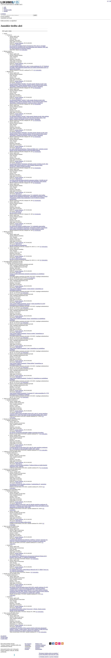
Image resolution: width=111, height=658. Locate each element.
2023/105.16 (19, 538)
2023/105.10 (19, 412)
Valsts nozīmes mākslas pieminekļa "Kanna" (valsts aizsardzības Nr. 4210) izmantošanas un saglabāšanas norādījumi (27, 304)
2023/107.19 (19, 225)
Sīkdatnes (37, 647)
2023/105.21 (19, 626)
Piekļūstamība (38, 649)
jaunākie (6, 11)
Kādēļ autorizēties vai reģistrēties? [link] (9, 20)
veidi (5, 7)
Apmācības (27, 647)
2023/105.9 (18, 272)
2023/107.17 (19, 193)
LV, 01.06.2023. (23, 50)
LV (108, 1)
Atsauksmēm (28, 646)
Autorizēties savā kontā (6, 18)
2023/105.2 (18, 44)
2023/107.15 (19, 162)
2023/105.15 (19, 520)
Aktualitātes (27, 645)
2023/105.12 (19, 446)
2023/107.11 (19, 98)
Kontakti (27, 649)
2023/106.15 (19, 332)
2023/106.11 (19, 287)
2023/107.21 (19, 244)
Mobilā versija (38, 643)
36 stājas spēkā (4, 637)
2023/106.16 (19, 347)
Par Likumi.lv (28, 643)
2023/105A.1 (19, 64)
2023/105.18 (19, 568)
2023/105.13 (19, 482)
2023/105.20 (19, 607)
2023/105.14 (19, 503)
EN (110, 1)
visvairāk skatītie (8, 9)
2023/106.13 (19, 302)
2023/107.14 (19, 147)
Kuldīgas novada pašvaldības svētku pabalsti (20, 522)
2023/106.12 (19, 377)
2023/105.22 (19, 463)
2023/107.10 (19, 82)
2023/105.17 (19, 554)
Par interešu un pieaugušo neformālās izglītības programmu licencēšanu (27, 432)
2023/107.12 (19, 115)
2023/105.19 (19, 586)
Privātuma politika (39, 646)
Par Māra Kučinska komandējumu (18, 258)
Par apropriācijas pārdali (15, 212)
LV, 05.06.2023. (37, 88)
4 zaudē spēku (4, 638)
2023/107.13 (19, 131)
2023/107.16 (19, 178)
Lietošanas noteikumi (40, 645)
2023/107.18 (19, 211)
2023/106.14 (19, 317)
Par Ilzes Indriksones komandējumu (18, 245)
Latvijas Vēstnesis (19, 43)
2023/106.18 (19, 362)
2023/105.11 (19, 431)
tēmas (5, 8)
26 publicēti (3, 636)
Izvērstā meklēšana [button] (5, 16)
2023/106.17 (19, 391)
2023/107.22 (19, 257)
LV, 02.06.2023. (25, 292)
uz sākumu (3, 13)
